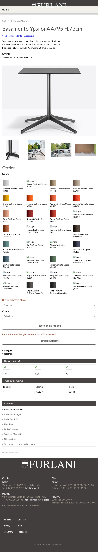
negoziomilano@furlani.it (37, 499)
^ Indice (6, 35)
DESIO (5, 482)
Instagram (8, 531)
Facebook (22, 531)
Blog (20, 525)
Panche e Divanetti (13, 434)
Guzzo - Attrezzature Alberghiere (19, 444)
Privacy (6, 525)
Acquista (7, 519)
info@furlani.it (32, 488)
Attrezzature (10, 439)
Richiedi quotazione (50, 341)
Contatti (22, 519)
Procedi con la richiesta (49, 326)
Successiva (29, 35)
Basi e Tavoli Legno (13, 414)
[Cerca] (96, 8)
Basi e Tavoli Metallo (19, 21)
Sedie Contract (11, 429)
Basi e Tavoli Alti (11, 419)
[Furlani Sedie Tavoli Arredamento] (2, 514)
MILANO (6, 493)
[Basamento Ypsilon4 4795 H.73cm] (12, 150)
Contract (5, 21)
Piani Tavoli (9, 424)
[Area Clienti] (92, 8)
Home (5, 9)
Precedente (16, 35)
